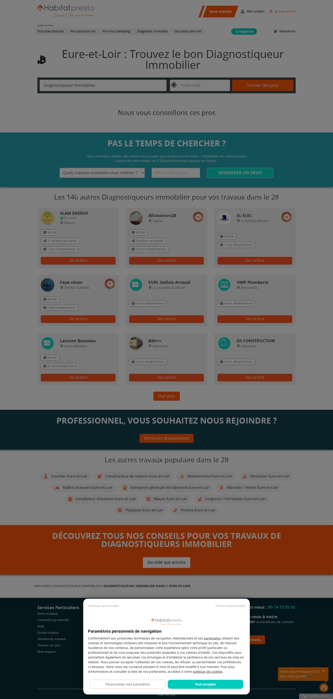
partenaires (212, 638)
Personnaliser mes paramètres (127, 684)
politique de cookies (207, 671)
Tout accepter (205, 684)
